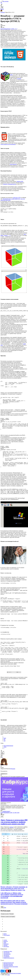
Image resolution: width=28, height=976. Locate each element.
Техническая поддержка (15, 973)
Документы (6, 955)
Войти (5, 933)
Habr (8, 974)
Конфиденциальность (8, 957)
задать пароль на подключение (8, 144)
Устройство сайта (7, 951)
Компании (6, 943)
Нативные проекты (8, 965)
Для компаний (6, 954)
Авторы (5, 945)
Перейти (3, 809)
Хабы (4, 942)
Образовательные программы (10, 966)
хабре (11, 74)
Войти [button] (2, 9)
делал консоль (13, 164)
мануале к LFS (16, 197)
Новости (5, 941)
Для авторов (6, 952)
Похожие (11, 913)
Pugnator (3, 12)
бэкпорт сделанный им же (9, 184)
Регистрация (6, 935)
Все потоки (5, 1)
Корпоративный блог (8, 962)
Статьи (5, 940)
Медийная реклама (8, 964)
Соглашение (6, 956)
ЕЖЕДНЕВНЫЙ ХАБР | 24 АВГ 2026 (10, 812)
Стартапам (6, 968)
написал (11, 827)
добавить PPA (19, 181)
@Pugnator (12, 768)
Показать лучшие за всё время (8, 916)
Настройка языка (4, 973)
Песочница (6, 946)
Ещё (5, 907)
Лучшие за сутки (4, 913)
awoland (19, 78)
